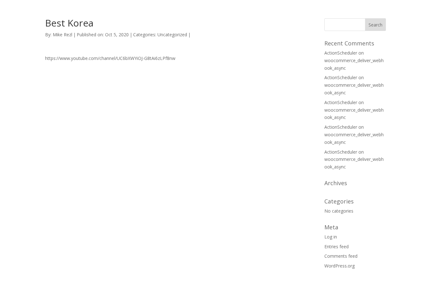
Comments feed (340, 256)
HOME (258, 12)
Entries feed (336, 247)
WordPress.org (339, 266)
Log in (330, 237)
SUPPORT (288, 12)
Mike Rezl (62, 35)
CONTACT (322, 12)
